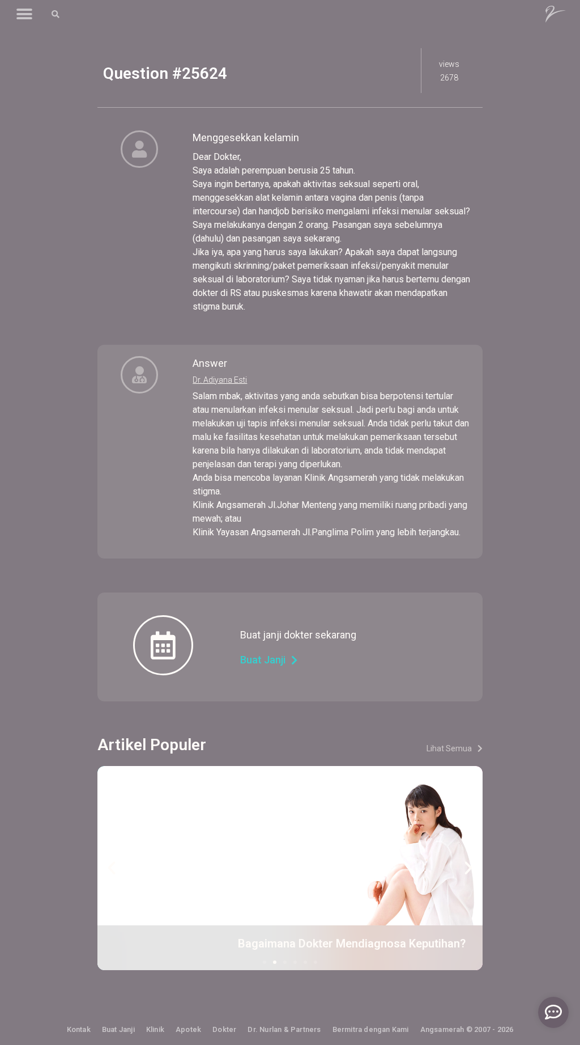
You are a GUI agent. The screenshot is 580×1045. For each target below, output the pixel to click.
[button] (24, 14)
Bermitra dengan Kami (370, 1029)
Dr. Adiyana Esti (220, 379)
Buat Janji (118, 1029)
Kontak (79, 1029)
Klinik (155, 1029)
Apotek (188, 1029)
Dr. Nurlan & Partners (284, 1029)
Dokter (224, 1029)
